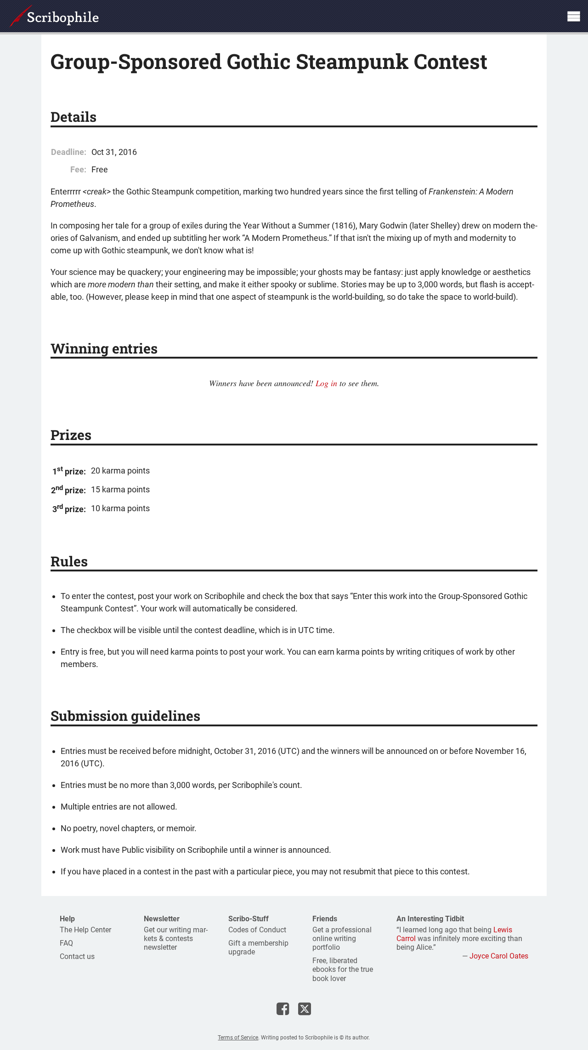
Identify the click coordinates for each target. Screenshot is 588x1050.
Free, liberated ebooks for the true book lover (342, 969)
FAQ (66, 943)
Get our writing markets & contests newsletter (176, 938)
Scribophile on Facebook (283, 1008)
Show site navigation (574, 16)
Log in (326, 382)
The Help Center (85, 929)
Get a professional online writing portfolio (342, 938)
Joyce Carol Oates (498, 956)
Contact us (77, 956)
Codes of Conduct (257, 929)
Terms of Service (238, 1037)
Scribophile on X (304, 1008)
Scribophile (54, 16)
